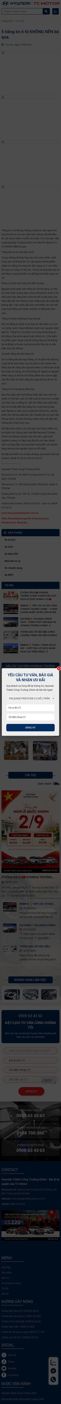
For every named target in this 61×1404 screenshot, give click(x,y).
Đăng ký (30, 727)
